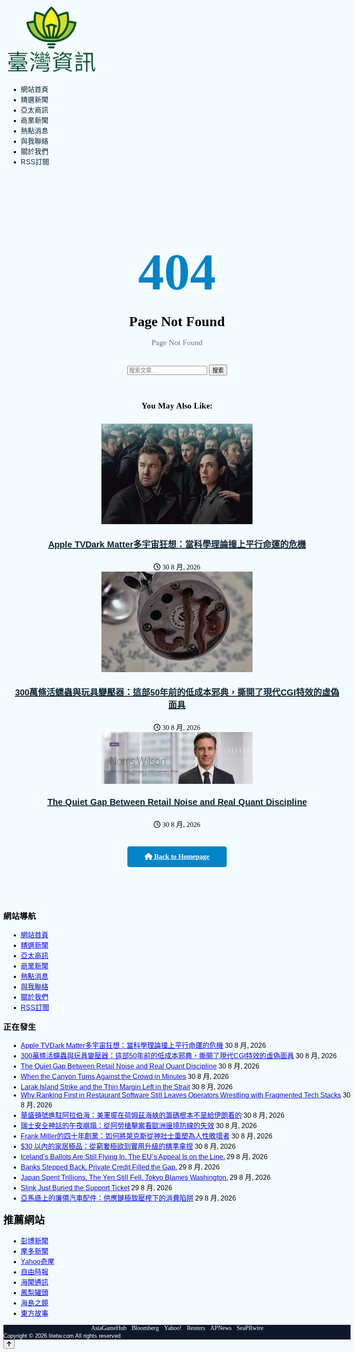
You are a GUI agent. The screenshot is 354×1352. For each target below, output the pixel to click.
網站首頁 (34, 89)
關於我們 (34, 151)
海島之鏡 (34, 1303)
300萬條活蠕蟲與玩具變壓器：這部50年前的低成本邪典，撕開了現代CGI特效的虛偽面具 (157, 1056)
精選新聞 (34, 100)
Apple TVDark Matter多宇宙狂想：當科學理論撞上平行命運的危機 (177, 544)
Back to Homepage (180, 856)
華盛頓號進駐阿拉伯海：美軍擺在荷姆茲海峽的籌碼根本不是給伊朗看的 (131, 1115)
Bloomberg (145, 1328)
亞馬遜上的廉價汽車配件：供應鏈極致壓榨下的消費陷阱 (107, 1198)
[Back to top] (9, 1344)
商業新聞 (34, 120)
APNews (220, 1328)
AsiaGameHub (108, 1328)
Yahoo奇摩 (37, 1261)
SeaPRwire (250, 1328)
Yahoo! (173, 1328)
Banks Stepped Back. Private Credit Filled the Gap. (99, 1167)
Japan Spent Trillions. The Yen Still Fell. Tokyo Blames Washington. (124, 1177)
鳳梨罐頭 (34, 1292)
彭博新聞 (34, 1241)
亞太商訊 (34, 110)
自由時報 (34, 1272)
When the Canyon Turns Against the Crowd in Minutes (103, 1076)
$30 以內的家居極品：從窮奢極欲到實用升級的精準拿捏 (107, 1146)
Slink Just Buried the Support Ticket (75, 1188)
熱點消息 (34, 131)
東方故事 (34, 1313)
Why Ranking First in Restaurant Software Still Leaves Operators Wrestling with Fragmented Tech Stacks (181, 1095)
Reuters (196, 1328)
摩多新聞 (34, 1251)
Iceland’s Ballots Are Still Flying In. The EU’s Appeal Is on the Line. (123, 1156)
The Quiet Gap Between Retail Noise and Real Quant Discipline (177, 802)
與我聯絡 (34, 141)
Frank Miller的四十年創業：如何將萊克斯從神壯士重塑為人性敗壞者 (125, 1136)
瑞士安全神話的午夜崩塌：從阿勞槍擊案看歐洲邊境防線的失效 (117, 1125)
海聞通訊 (34, 1282)
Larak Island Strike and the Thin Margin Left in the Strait (105, 1087)
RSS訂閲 (35, 162)
